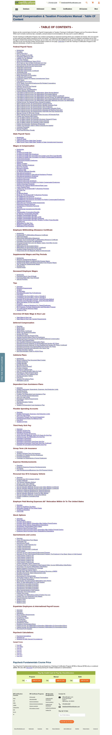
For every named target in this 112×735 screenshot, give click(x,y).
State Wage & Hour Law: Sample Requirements (31, 319)
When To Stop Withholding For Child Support (31, 582)
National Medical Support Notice (27, 570)
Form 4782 (20, 511)
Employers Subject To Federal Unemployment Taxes (33, 78)
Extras (19, 498)
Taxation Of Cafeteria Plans (25, 379)
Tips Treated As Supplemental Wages (28, 264)
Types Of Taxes (21, 139)
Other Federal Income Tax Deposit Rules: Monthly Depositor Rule (37, 105)
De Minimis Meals (22, 193)
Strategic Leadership (33, 706)
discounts (29, 667)
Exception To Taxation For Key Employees (30, 455)
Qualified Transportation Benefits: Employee (30, 218)
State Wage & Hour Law (24, 317)
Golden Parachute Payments (25, 184)
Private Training (86, 728)
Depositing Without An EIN (25, 56)
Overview (19, 286)
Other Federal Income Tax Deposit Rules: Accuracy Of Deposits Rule (38, 114)
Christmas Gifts (21, 170)
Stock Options (21, 520)
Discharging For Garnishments (26, 576)
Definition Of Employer (24, 432)
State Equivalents (22, 236)
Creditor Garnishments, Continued (27, 549)
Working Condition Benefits (25, 224)
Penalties (19, 52)
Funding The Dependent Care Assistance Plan (31, 394)
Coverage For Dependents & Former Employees (32, 458)
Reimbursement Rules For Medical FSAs (29, 418)
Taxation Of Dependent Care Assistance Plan (31, 405)
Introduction (20, 50)
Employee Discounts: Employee (26, 181)
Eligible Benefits (22, 363)
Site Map (77, 728)
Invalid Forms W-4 (22, 244)
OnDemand (40, 9)
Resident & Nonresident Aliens (26, 624)
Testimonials (31, 728)
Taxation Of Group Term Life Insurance (28, 453)
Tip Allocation (21, 291)
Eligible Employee (22, 361)
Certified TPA (48, 710)
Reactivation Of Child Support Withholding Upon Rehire (34, 580)
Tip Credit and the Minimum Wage (27, 308)
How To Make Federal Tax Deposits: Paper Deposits (33, 121)
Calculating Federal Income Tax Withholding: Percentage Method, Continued (40, 96)
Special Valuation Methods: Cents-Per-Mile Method (32, 493)
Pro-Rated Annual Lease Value (26, 485)
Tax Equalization (22, 621)
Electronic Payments (23, 574)
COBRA (14, 705)
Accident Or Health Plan (24, 152)
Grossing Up (20, 637)
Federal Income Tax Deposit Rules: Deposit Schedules (34, 102)
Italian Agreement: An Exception (26, 75)
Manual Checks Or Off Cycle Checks (28, 113)
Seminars (26, 9)
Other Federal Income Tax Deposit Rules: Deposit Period (34, 103)
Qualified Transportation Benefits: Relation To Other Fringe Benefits (37, 220)
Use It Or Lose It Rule (23, 397)
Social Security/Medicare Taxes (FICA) (29, 61)
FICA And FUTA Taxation (24, 629)
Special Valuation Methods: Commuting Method (31, 494)
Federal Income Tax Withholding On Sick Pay (31, 437)
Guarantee (40, 728)
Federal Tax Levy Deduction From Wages (29, 596)
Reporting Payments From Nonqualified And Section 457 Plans (36, 346)
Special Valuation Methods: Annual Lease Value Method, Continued (38, 487)
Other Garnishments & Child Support (28, 590)
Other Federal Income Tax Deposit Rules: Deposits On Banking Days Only (40, 110)
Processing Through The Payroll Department (30, 417)
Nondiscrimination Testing (25, 349)
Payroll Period (21, 267)
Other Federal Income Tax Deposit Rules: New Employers (34, 106)
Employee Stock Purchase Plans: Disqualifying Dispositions (35, 531)
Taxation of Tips (21, 310)
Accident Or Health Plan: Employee (28, 154)
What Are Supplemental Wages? (27, 259)
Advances (20, 162)
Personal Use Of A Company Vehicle (28, 479)
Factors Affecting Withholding (26, 91)
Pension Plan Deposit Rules (25, 340)
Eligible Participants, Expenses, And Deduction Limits (33, 414)
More (96, 9)
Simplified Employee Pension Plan (27, 335)
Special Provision (22, 279)
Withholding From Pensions (25, 226)
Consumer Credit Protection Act (26, 544)
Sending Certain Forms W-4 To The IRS (29, 249)
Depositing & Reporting (24, 438)
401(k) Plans (20, 328)
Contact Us (95, 728)
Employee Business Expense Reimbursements (31, 467)
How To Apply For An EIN (24, 55)
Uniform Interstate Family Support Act (28, 563)
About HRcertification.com (19, 728)
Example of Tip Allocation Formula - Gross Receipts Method (35, 300)
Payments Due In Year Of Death (26, 276)
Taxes (18, 210)
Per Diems (20, 468)
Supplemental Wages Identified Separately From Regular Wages (37, 262)
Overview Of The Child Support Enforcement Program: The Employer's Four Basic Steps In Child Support (49, 554)
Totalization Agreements (24, 67)
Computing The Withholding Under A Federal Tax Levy (33, 595)
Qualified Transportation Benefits (27, 215)
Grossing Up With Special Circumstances (29, 639)
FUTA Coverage (22, 616)
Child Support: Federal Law (25, 555)
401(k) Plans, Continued (24, 331)
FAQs (47, 728)
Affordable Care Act (23, 380)
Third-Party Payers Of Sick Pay (26, 433)
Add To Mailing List (67, 728)
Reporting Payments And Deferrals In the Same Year (33, 348)
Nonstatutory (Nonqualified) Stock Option (29, 526)
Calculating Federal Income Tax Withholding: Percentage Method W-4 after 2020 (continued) (45, 99)
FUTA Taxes (20, 80)
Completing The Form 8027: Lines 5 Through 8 (31, 297)
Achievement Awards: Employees (27, 160)
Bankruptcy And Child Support (26, 591)
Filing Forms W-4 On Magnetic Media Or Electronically (33, 250)
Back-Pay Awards (22, 166)
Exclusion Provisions (23, 456)
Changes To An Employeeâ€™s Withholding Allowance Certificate (37, 239)
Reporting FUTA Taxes (24, 88)
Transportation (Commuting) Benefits (28, 212)
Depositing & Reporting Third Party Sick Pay (30, 441)
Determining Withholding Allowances (28, 238)
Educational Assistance (24, 173)
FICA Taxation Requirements (25, 614)
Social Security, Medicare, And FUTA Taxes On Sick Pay (34, 435)
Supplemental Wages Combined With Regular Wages (33, 261)
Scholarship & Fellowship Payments (28, 206)
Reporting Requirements (24, 288)
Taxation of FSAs (22, 421)
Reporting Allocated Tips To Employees (29, 293)
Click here (61, 41)
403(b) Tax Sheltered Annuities (26, 332)
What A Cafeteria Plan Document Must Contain (31, 360)
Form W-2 (20, 377)
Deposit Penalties (22, 128)
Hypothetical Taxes (22, 618)
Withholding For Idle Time (25, 223)
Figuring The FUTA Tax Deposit (26, 86)
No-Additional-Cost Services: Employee (29, 198)
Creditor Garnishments (24, 546)
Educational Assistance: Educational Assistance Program (34, 174)
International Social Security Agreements (29, 66)
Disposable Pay (22, 541)
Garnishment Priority (23, 543)
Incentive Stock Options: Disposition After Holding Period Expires (37, 523)
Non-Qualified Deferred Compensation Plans (30, 342)
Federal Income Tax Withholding (27, 89)
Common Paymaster (23, 127)
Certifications (67, 9)
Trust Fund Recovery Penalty (26, 130)
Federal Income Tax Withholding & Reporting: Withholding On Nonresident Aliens (42, 625)
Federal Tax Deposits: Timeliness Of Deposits (31, 124)
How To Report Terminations (25, 579)
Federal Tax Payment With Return (27, 116)
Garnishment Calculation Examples (28, 584)
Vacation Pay (21, 221)
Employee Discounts (23, 179)
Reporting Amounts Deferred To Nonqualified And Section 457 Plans (38, 343)
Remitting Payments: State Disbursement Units (31, 573)
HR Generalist (32, 697)
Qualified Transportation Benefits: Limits (29, 217)
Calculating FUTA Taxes (24, 81)
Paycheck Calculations (24, 636)
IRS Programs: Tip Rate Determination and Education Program (36, 307)
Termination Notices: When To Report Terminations (32, 577)
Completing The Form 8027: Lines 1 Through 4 (31, 296)
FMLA (14, 698)
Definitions (20, 613)
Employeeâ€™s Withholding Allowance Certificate (32, 235)
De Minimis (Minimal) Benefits (26, 171)
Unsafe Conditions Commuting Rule (28, 496)
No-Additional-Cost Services (25, 196)
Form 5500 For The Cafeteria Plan (27, 374)
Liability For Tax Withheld (24, 58)
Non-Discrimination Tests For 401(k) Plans (30, 351)
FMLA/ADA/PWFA (33, 699)
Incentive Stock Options (24, 522)
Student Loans (21, 599)
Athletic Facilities (22, 163)
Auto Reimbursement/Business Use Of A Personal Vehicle (35, 470)
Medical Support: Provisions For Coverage (30, 568)
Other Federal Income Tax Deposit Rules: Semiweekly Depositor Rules (39, 108)
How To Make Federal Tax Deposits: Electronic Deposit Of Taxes (37, 119)
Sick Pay (19, 207)
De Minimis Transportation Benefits (27, 213)
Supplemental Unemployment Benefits (29, 209)
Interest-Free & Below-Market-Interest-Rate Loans (32, 185)
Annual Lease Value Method (25, 484)
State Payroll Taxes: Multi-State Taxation (29, 140)
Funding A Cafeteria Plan (24, 369)
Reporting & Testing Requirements (27, 372)
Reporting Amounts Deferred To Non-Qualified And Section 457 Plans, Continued (42, 345)
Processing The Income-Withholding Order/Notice (32, 566)
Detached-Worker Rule (24, 74)
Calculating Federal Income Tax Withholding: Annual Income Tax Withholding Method (43, 97)
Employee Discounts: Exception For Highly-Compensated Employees (38, 182)
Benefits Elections (22, 365)
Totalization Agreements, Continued (28, 70)
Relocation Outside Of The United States (29, 508)
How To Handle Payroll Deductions (27, 395)
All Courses (83, 9)
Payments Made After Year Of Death (28, 278)
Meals (18, 192)
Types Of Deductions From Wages (27, 540)
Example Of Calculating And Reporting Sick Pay (31, 444)
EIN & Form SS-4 (22, 53)
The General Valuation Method (26, 482)
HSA (14, 709)
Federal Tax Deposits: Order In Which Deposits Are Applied (35, 125)
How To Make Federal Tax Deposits (28, 117)
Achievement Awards (23, 159)
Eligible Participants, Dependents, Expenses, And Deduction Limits (37, 389)
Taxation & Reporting (23, 510)
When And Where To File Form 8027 (28, 302)
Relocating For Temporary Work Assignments (31, 202)
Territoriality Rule (22, 72)
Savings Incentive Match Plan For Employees (31, 337)
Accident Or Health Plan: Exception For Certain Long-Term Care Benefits (39, 155)
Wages (19, 151)
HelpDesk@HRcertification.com (71, 706)
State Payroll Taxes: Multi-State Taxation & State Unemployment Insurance (40, 142)
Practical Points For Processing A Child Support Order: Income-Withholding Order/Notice (44, 565)
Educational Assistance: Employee (27, 176)
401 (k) (14, 712)
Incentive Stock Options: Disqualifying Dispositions (32, 525)
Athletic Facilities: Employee (25, 165)
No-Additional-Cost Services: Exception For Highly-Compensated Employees (41, 199)
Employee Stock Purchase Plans (27, 528)
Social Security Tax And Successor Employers (31, 64)
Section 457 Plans (22, 334)
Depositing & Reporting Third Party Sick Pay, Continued (34, 443)
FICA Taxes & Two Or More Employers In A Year (31, 63)
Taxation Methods (22, 480)
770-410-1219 (66, 704)
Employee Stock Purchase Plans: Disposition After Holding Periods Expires (40, 529)
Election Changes (22, 368)
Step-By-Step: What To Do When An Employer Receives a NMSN (37, 571)
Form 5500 (20, 400)
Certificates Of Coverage (24, 77)
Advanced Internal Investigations (36, 703)
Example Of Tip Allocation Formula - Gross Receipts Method (35, 299)
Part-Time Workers (22, 59)
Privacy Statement (56, 728)
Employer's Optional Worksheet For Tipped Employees (34, 305)
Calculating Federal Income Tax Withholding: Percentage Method (37, 94)
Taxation (19, 290)
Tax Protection (21, 619)
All (13, 714)
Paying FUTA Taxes (23, 85)
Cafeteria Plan (16, 707)
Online (54, 9)
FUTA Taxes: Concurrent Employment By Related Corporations (36, 83)
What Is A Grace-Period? (24, 366)
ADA (14, 700)
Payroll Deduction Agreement (26, 598)
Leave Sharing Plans (23, 187)
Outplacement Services (24, 201)
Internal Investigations (33, 701)
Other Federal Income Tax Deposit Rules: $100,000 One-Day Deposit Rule (40, 111)
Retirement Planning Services (26, 204)
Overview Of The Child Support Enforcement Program (33, 552)
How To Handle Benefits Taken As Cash (29, 371)
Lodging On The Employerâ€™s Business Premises (33, 188)
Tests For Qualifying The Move (26, 506)
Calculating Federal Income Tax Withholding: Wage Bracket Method (37, 92)
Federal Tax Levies (22, 593)
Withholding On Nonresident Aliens (27, 246)
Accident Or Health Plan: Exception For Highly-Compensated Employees (39, 157)
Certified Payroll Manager (51, 708)
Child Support (21, 551)
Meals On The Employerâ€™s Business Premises (32, 195)
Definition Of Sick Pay (23, 430)
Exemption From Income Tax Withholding (29, 241)
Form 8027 (20, 294)
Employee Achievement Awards (26, 177)
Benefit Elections (22, 391)
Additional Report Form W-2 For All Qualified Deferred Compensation (38, 339)
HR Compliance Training (34, 708)
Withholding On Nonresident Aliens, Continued (31, 247)
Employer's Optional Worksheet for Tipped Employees (33, 490)
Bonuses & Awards (22, 168)
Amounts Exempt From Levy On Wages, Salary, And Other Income (37, 243)
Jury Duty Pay (21, 190)
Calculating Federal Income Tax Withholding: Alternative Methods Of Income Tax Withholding (45, 100)
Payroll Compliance (49, 702)
